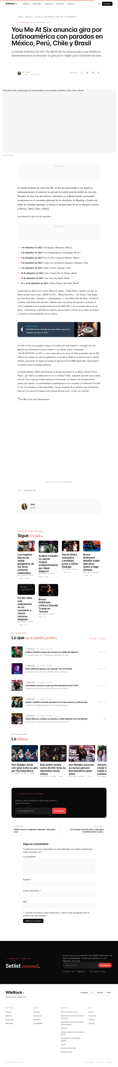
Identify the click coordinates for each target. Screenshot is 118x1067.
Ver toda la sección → (98, 639)
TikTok (108, 992)
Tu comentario (29, 857)
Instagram (84, 992)
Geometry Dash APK (68, 1048)
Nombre (27, 879)
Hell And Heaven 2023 (69, 1012)
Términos (100, 1062)
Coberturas (49, 4)
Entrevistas (37, 4)
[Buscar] (99, 4)
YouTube (100, 992)
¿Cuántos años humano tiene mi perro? (72, 1033)
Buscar (91, 1012)
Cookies (109, 1062)
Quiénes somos (66, 1052)
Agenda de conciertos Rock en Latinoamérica (72, 1023)
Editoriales (9, 1023)
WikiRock (10, 4)
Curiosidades (38, 1023)
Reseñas (9, 1016)
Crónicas (36, 1012)
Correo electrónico (32, 890)
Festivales (60, 4)
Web (25, 902)
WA (93, 73)
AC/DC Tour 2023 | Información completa (72, 1017)
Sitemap (91, 1023)
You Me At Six (29, 490)
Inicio (20, 17)
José (28, 72)
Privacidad (89, 1062)
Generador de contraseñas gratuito (70, 1039)
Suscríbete (107, 4)
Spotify (63, 1044)
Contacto (71, 4)
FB (87, 73)
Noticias (26, 4)
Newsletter (92, 1016)
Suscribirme (59, 811)
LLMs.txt (91, 1020)
